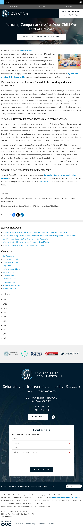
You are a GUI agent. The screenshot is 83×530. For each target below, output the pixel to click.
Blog (45, 486)
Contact (52, 486)
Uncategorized (9, 282)
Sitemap (51, 524)
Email (42, 6)
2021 (3, 313)
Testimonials (36, 486)
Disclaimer (41, 524)
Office (70, 6)
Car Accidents (8, 256)
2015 (3, 338)
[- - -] (2, 2)
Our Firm (12, 486)
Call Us (15, 6)
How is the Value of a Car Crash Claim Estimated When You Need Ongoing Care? (35, 232)
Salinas (61, 498)
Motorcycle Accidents (11, 269)
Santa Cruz (68, 498)
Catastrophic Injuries (11, 259)
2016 (3, 334)
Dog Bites (7, 266)
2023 (4, 308)
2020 (4, 317)
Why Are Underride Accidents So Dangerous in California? (26, 242)
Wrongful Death (9, 289)
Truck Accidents (9, 279)
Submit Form (41, 470)
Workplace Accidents (11, 285)
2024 (4, 304)
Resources (19, 524)
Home (3, 486)
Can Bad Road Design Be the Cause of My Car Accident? (25, 239)
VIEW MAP (38, 417)
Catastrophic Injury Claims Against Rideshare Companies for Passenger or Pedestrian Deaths (40, 236)
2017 (3, 330)
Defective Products (11, 263)
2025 (4, 300)
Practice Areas (23, 486)
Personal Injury (9, 272)
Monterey (53, 498)
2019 (3, 321)
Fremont (77, 498)
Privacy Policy (30, 524)
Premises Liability (25, 50)
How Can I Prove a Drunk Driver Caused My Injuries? (24, 245)
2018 (3, 325)
